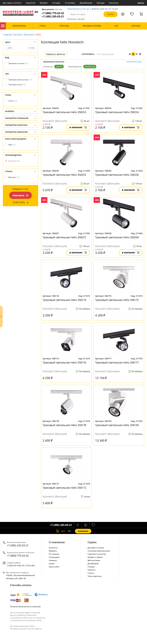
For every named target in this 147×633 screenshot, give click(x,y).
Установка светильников (99, 551)
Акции (51, 563)
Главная (7, 34)
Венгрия (13, 177)
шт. (63, 531)
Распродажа (54, 557)
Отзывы (56, 2)
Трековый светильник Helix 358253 (64, 112)
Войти (141, 3)
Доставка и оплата (12, 2)
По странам (54, 554)
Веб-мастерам (94, 560)
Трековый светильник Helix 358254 (117, 112)
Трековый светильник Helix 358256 (117, 174)
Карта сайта (54, 566)
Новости (91, 570)
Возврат (44, 2)
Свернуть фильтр (55, 54)
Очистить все (134, 62)
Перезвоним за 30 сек (78, 9)
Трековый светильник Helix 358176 (64, 362)
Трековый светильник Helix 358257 (64, 237)
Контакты (114, 2)
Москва (58, 9)
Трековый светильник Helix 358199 (117, 425)
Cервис (92, 542)
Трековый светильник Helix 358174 (64, 300)
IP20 (12, 144)
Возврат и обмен (95, 557)
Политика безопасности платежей (25, 606)
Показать (18, 195)
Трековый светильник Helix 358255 (64, 174)
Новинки (53, 560)
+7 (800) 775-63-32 (53, 13)
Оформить (83, 531)
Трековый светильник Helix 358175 (117, 300)
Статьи (91, 573)
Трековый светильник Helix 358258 (117, 237)
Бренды (101, 2)
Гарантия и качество (97, 554)
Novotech (29, 34)
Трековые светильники (20, 79)
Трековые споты (17, 84)
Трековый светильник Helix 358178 (64, 425)
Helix (58, 66)
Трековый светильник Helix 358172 (64, 487)
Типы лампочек (95, 576)
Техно (12, 101)
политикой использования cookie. (26, 620)
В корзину (76, 127)
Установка (70, 2)
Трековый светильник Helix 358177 (117, 362)
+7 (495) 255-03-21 (53, 16)
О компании (57, 542)
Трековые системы (18, 63)
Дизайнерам (86, 2)
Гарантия (30, 2)
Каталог (3, 25)
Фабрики (53, 551)
